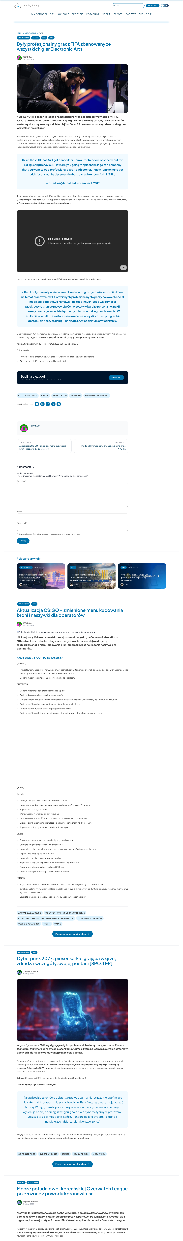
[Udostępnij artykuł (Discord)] (59, 404)
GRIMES (65, 1154)
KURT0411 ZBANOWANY (97, 395)
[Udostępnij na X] (53, 404)
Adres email (22, 523)
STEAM (46, 924)
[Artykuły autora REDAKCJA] (24, 428)
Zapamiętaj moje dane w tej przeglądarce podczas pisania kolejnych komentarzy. (49, 534)
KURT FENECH (60, 395)
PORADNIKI (92, 14)
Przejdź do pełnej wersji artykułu (70, 934)
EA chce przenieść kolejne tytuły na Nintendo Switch (44, 361)
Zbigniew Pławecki (30, 971)
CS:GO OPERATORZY (28, 924)
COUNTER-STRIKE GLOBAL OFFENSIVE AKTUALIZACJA (46, 918)
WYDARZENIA (33, 1182)
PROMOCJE (145, 14)
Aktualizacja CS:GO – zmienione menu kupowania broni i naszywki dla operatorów (70, 612)
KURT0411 (76, 395)
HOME (19, 33)
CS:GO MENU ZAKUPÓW (90, 918)
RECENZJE (77, 14)
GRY (52, 14)
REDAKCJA (27, 57)
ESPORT (118, 14)
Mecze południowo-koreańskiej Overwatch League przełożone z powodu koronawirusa (72, 1191)
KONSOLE (63, 14)
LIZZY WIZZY (99, 1154)
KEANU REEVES (81, 1154)
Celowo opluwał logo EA (72, 143)
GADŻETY (131, 14)
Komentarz (21, 481)
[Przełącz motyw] (165, 5)
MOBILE (106, 14)
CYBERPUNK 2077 (48, 1154)
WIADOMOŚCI (39, 14)
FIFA (44, 37)
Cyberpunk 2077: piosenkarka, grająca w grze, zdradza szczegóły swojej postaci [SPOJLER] (66, 961)
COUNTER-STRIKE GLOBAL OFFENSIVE (65, 913)
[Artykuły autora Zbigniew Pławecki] (19, 972)
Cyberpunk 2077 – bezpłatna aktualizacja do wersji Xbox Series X (55, 1078)
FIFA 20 (45, 395)
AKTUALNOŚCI (30, 33)
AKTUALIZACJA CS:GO (29, 913)
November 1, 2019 (88, 183)
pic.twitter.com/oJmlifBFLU (97, 174)
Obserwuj (116, 377)
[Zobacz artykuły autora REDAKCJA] (19, 57)
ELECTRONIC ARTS (27, 395)
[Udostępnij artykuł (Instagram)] (42, 404)
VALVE (57, 924)
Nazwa (20, 511)
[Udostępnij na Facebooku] (37, 404)
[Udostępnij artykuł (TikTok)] (48, 404)
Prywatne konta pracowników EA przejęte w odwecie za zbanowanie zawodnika (57, 356)
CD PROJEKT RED (26, 1154)
